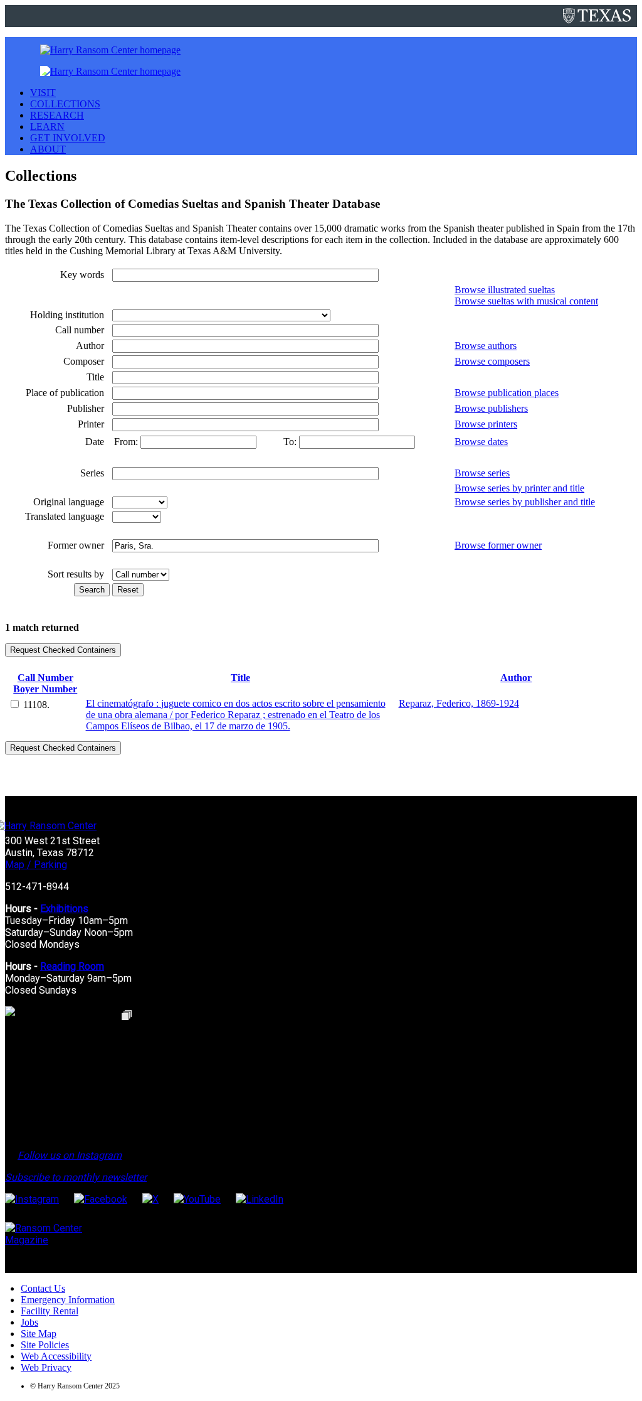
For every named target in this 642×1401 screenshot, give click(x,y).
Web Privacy (46, 1367)
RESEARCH (57, 115)
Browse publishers (491, 408)
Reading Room (72, 966)
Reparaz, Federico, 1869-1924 (459, 703)
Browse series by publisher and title (525, 502)
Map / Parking (36, 865)
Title (240, 677)
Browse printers (486, 424)
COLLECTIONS (65, 104)
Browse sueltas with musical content (526, 301)
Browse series (482, 473)
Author (516, 677)
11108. (36, 704)
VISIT (43, 92)
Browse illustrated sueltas (505, 289)
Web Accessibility (56, 1356)
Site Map (38, 1333)
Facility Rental (49, 1311)
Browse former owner (498, 545)
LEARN (47, 126)
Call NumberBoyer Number (45, 683)
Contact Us (43, 1288)
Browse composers (492, 361)
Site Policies (45, 1344)
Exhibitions (64, 909)
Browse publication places (507, 392)
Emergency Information (68, 1299)
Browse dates (481, 441)
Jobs (29, 1322)
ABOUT (48, 149)
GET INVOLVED (67, 137)
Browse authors (486, 345)
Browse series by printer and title (519, 488)
